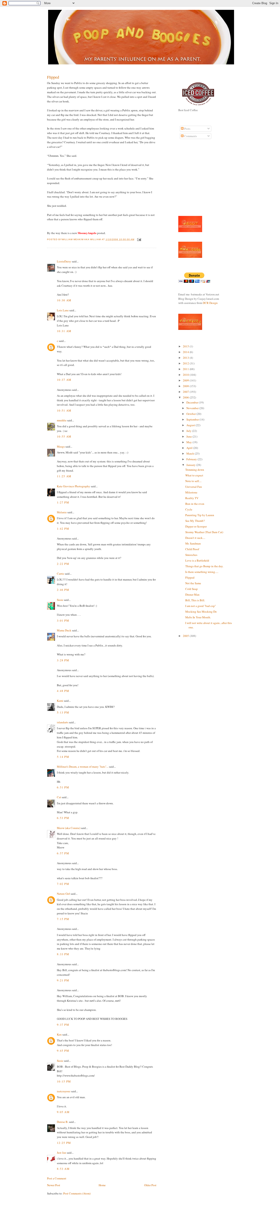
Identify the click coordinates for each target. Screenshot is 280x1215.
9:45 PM (63, 1051)
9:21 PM (63, 980)
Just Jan (61, 1153)
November (192, 408)
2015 (186, 346)
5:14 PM (63, 757)
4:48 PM (63, 691)
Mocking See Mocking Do (201, 612)
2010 (186, 375)
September (193, 419)
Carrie (60, 574)
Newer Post (53, 1185)
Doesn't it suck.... (195, 538)
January (191, 465)
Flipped (53, 77)
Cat (59, 797)
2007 (186, 392)
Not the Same (193, 583)
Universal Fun (193, 487)
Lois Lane (63, 310)
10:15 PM (64, 1081)
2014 (186, 352)
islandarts (62, 722)
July (189, 431)
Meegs (61, 446)
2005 (186, 636)
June (189, 436)
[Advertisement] (191, 180)
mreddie (61, 420)
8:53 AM (63, 1169)
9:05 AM (63, 1112)
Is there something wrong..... (201, 572)
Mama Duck (64, 630)
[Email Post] (138, 239)
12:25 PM (64, 1143)
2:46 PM (63, 590)
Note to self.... (193, 481)
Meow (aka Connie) (68, 828)
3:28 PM (63, 660)
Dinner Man (192, 594)
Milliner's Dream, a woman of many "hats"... (82, 767)
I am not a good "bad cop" (200, 606)
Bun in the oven (194, 504)
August (191, 425)
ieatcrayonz (63, 1091)
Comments (190, 136)
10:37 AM (64, 380)
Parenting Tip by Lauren (199, 515)
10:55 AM (64, 436)
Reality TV (191, 498)
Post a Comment (56, 1178)
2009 (186, 380)
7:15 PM (63, 919)
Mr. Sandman (193, 543)
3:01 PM (63, 620)
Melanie (62, 512)
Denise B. (62, 1122)
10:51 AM (64, 410)
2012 (186, 363)
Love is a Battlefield (197, 560)
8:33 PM (63, 954)
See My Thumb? (195, 521)
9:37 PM (63, 1025)
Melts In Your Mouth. (198, 617)
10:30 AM (64, 300)
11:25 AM (64, 476)
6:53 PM (63, 818)
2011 (186, 369)
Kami (60, 701)
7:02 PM (63, 884)
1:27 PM (63, 502)
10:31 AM (64, 331)
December (192, 402)
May (189, 442)
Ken (59, 1034)
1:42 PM (63, 529)
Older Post (150, 1185)
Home (102, 1185)
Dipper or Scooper (196, 526)
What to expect (194, 475)
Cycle (188, 509)
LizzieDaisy (64, 261)
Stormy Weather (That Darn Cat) (204, 532)
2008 (186, 386)
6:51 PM (63, 787)
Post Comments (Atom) (77, 1193)
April (189, 448)
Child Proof (192, 549)
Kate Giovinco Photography (73, 486)
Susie (60, 600)
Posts (187, 129)
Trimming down (194, 470)
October (191, 414)
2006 (186, 397)
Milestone (191, 492)
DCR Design (210, 303)
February (192, 459)
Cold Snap (191, 589)
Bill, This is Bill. (195, 600)
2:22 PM (63, 564)
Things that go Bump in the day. (204, 566)
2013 (186, 358)
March (190, 453)
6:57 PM (63, 853)
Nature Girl (63, 894)
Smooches (191, 555)
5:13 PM (63, 712)
